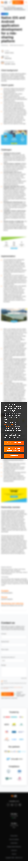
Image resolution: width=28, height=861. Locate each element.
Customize (14, 456)
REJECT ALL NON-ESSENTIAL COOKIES (14, 449)
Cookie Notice (8, 424)
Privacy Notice (9, 426)
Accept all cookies (14, 442)
